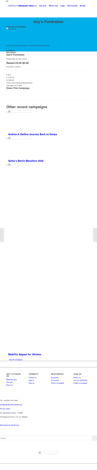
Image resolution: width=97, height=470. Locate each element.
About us (9, 385)
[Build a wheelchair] (95, 235)
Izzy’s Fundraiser (48, 21)
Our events (55, 380)
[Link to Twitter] (77, 467)
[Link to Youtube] (85, 467)
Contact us (33, 377)
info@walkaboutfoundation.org (11, 404)
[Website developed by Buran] (0, 421)
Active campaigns (57, 383)
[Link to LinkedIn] (89, 467)
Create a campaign (80, 383)
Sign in (31, 380)
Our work (9, 382)
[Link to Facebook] (74, 467)
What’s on (77, 377)
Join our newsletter (80, 380)
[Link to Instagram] (81, 467)
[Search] (89, 5)
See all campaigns (16, 359)
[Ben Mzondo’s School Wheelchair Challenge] (2, 235)
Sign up (31, 383)
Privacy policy (5, 408)
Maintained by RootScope (9, 425)
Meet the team (11, 379)
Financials (54, 377)
